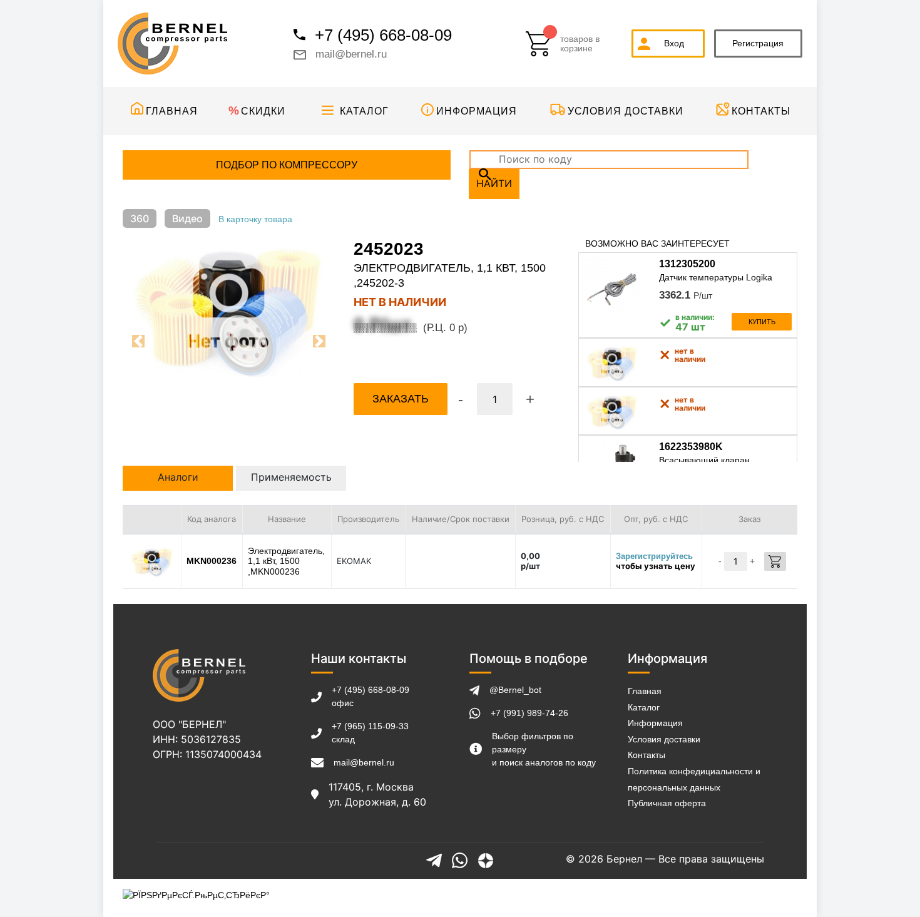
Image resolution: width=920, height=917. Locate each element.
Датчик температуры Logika (715, 277)
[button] (139, 341)
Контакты (761, 111)
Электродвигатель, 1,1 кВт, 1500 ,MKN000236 (286, 561)
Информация (476, 111)
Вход (674, 43)
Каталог (364, 111)
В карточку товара (255, 219)
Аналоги (178, 477)
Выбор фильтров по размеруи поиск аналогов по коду (544, 749)
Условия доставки (625, 111)
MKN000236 (212, 561)
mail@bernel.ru (351, 54)
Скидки (263, 111)
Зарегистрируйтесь (654, 556)
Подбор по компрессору (286, 165)
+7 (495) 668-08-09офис (370, 696)
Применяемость (291, 477)
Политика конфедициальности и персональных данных (694, 779)
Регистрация (758, 43)
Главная (172, 111)
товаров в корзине (580, 43)
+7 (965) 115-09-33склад (370, 732)
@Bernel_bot (515, 690)
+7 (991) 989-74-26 (529, 713)
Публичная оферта (667, 803)
